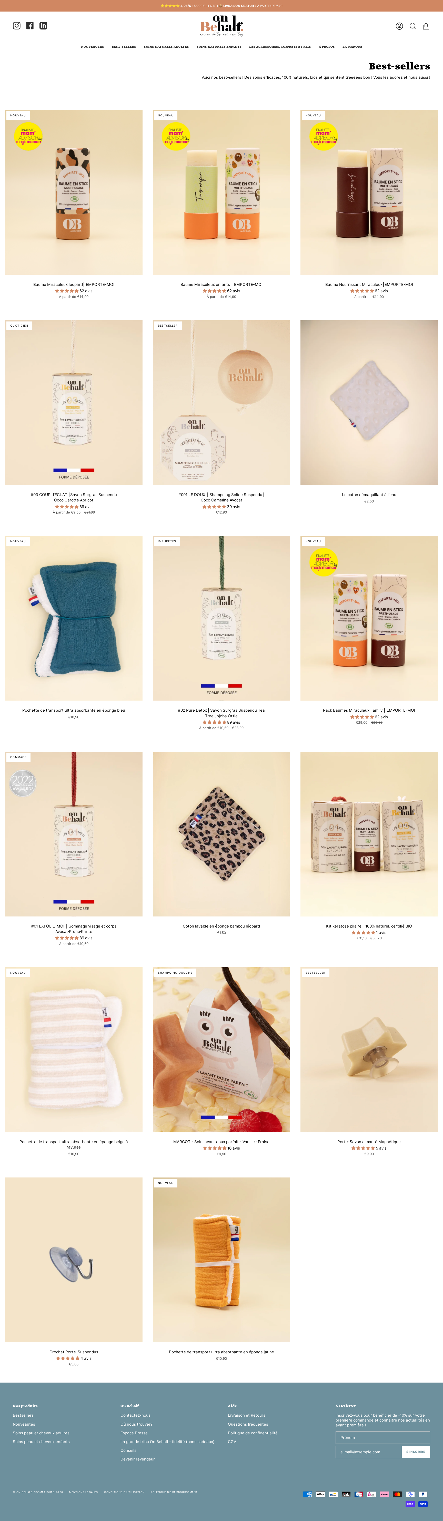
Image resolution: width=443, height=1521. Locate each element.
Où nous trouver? (136, 1424)
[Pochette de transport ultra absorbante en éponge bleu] (74, 618)
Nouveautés (24, 1424)
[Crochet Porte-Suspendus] (74, 1259)
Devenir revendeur (137, 1459)
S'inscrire (415, 1452)
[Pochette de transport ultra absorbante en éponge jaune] (221, 1259)
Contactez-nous (135, 1415)
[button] (67, 290)
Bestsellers (23, 1415)
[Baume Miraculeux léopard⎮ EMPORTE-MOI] (74, 192)
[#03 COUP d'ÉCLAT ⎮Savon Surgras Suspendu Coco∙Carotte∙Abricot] (74, 402)
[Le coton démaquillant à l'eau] (369, 402)
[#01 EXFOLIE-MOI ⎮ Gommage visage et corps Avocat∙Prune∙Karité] (74, 834)
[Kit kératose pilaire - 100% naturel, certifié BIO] (369, 834)
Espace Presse (134, 1433)
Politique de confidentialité (253, 1433)
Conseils (128, 1450)
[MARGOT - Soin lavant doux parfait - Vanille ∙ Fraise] (221, 1049)
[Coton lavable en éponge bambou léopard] (221, 834)
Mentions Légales (83, 1492)
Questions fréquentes (248, 1424)
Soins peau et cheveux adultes (41, 1433)
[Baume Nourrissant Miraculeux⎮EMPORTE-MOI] (369, 192)
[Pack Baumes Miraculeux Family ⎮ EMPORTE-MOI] (369, 618)
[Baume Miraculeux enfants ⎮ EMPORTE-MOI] (221, 192)
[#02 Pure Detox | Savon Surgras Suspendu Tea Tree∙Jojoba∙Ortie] (221, 618)
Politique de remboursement (174, 1492)
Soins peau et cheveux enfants (41, 1441)
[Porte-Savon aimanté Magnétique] (369, 1049)
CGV (232, 1441)
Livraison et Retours (246, 1415)
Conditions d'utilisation (124, 1492)
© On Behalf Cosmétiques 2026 (38, 1492)
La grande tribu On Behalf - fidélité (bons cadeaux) (167, 1441)
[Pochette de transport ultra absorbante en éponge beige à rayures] (74, 1049)
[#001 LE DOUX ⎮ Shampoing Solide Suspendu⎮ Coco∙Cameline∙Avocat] (221, 402)
